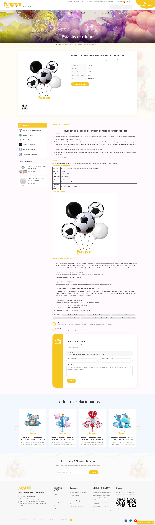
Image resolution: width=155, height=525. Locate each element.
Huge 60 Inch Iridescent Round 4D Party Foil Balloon (36, 179)
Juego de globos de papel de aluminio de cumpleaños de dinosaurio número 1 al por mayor (92, 439)
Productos (61, 13)
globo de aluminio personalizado (102, 511)
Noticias (94, 13)
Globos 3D (26, 140)
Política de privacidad (36, 522)
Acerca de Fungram (109, 13)
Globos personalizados (78, 13)
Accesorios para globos (30, 154)
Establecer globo (67, 44)
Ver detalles (32, 171)
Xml (28, 522)
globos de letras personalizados (102, 495)
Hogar (50, 13)
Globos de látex (28, 135)
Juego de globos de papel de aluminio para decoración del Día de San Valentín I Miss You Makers (63, 439)
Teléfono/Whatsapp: (107, 358)
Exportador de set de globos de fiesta (123, 315)
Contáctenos (126, 13)
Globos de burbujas (29, 144)
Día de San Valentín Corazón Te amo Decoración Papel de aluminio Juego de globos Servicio (122, 439)
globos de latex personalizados (102, 492)
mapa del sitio (21, 522)
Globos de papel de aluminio (32, 130)
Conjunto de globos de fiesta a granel (73, 315)
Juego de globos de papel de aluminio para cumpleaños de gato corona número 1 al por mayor (33, 439)
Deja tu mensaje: (72, 364)
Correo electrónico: (73, 358)
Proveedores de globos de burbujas (100, 507)
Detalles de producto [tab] (60, 124)
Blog (55, 508)
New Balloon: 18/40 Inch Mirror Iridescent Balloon (36, 167)
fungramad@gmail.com (106, 1)
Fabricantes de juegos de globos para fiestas (95, 318)
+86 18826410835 (78, 1)
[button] (138, 428)
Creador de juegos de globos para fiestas (123, 318)
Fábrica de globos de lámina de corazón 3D (102, 503)
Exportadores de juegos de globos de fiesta (66, 318)
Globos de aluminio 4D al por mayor (101, 498)
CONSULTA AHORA (79, 84)
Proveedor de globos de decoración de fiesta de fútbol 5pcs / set (86, 354)
